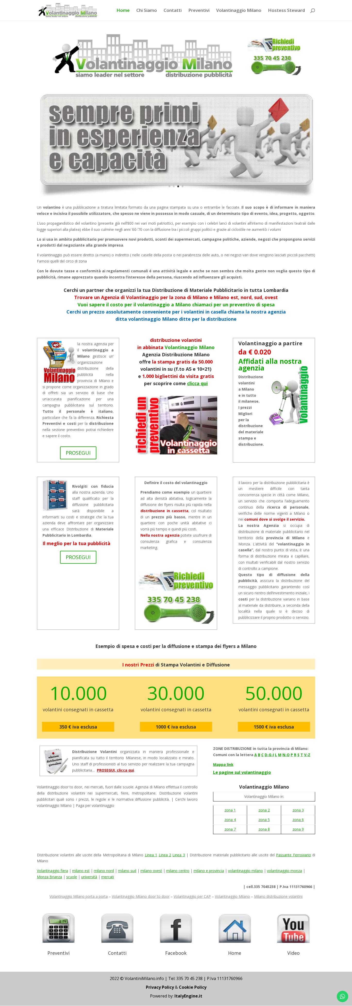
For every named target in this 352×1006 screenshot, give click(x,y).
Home (123, 11)
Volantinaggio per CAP (192, 896)
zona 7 (230, 829)
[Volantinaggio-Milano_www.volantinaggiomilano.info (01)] (176, 195)
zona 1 (230, 810)
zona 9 (298, 829)
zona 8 (264, 829)
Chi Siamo (146, 11)
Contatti (173, 11)
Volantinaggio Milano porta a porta (78, 896)
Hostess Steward (286, 11)
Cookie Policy (192, 987)
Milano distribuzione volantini (278, 896)
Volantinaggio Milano (238, 11)
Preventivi (198, 11)
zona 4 (230, 819)
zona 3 (298, 810)
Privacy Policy (160, 987)
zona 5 (264, 819)
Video (293, 953)
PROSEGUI (78, 452)
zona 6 (298, 819)
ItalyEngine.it (188, 996)
